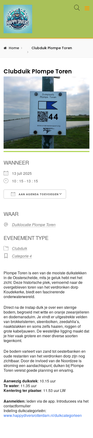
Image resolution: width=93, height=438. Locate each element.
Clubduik (19, 248)
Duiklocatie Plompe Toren (34, 224)
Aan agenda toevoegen (38, 194)
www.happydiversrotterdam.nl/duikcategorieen (43, 415)
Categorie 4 (22, 256)
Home (14, 48)
